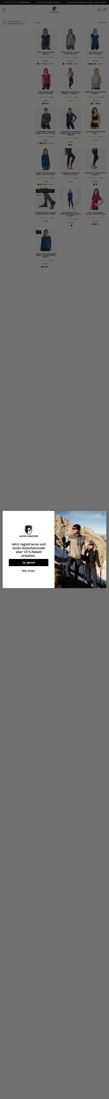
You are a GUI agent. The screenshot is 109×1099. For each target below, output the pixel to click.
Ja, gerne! (28, 562)
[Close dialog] (103, 514)
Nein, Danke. (28, 570)
